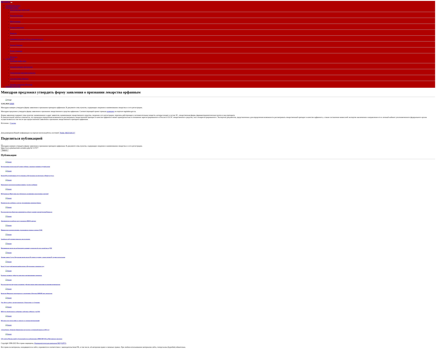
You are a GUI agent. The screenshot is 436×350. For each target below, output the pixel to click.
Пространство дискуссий (20, 10)
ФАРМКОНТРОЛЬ (12, 87)
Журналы (13, 57)
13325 (12, 104)
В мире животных (17, 27)
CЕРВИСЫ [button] (9, 59)
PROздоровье (15, 22)
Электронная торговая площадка (22, 73)
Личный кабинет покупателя (21, 67)
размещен (110, 111)
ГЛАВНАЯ (12, 6)
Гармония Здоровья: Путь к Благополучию (26, 39)
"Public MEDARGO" (67, 133)
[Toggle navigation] (11, 2)
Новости (13, 33)
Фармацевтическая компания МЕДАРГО (50, 343)
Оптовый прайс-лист (18, 61)
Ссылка (13, 123)
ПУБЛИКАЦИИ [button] (11, 8)
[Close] (2, 144)
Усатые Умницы (16, 45)
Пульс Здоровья (16, 51)
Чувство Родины (16, 16)
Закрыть (4, 150)
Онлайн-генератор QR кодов (21, 85)
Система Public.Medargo (19, 79)
